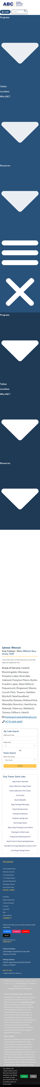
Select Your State (9, 757)
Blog (4, 912)
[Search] (25, 11)
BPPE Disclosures (22, 983)
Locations (4, 91)
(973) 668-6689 (14, 721)
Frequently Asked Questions (20, 837)
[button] (20, 272)
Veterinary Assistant (8, 872)
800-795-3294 (7, 970)
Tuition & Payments (8, 903)
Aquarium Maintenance (9, 881)
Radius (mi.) (7, 742)
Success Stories (7, 915)
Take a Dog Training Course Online (20, 827)
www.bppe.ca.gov (28, 1002)
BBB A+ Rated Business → (10, 940)
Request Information (9, 900)
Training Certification (20, 814)
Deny (33, 1076)
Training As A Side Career (20, 832)
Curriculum (20, 795)
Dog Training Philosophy (20, 804)
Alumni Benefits (20, 800)
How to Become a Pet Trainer (20, 791)
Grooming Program (8, 875)
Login (6, 12)
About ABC (6, 909)
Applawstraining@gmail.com (21, 716)
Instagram (16, 931)
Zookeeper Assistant (9, 884)
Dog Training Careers (20, 809)
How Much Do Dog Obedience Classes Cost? (20, 846)
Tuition (3, 86)
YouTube (25, 931)
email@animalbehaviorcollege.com (12, 973)
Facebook (7, 931)
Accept (24, 1076)
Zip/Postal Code (8, 735)
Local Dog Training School (20, 850)
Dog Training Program (9, 869)
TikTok (6, 935)
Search (20, 766)
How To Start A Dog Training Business (20, 841)
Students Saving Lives (20, 818)
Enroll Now (6, 897)
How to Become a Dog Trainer (20, 786)
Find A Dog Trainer (20, 823)
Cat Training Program (9, 878)
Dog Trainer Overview (20, 781)
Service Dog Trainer (8, 887)
